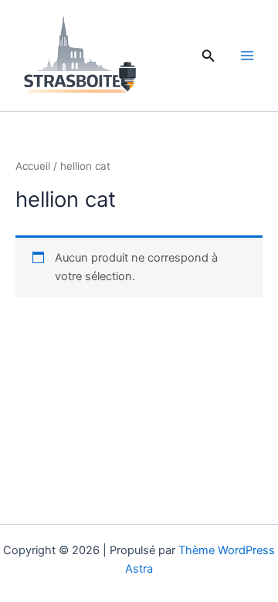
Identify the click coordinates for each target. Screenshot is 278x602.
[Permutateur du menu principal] (247, 55)
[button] (208, 56)
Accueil (32, 166)
